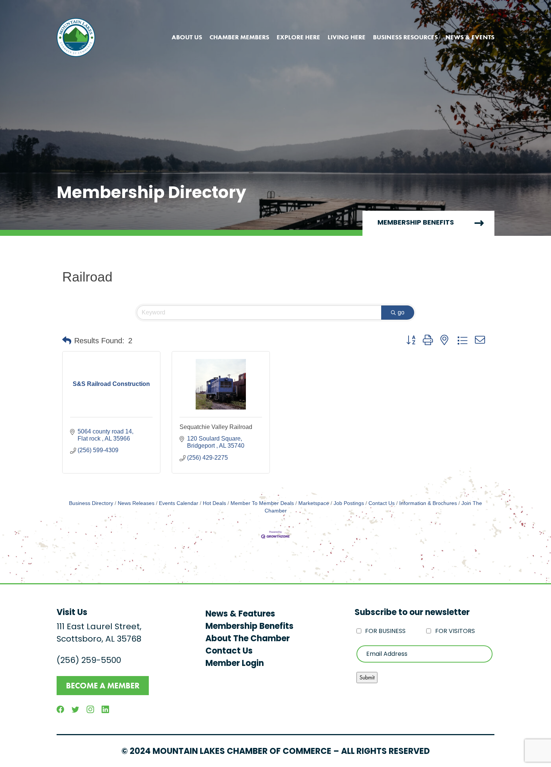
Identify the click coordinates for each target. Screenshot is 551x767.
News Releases (136, 503)
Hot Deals (214, 503)
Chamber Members (239, 37)
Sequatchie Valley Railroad (216, 427)
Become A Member (102, 685)
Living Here (346, 37)
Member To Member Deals (262, 503)
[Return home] (76, 37)
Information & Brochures (428, 503)
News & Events (469, 37)
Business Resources (405, 37)
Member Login (234, 664)
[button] (66, 340)
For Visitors (455, 631)
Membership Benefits (415, 223)
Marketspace (313, 503)
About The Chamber (247, 639)
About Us (187, 37)
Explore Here (298, 37)
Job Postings (349, 503)
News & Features (240, 614)
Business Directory (91, 503)
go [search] (401, 312)
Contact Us (381, 503)
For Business (385, 631)
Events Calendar (178, 503)
